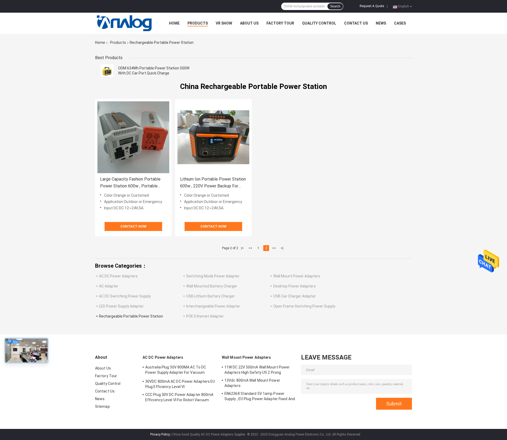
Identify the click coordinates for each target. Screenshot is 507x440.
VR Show (224, 23)
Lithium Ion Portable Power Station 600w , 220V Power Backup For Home (213, 183)
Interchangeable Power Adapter (213, 306)
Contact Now (133, 226)
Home (174, 23)
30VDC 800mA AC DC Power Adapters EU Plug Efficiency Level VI (180, 384)
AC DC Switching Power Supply (125, 296)
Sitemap (102, 406)
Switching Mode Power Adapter (213, 276)
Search (335, 6)
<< (250, 248)
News (381, 23)
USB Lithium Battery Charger (210, 296)
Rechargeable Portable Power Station (131, 316)
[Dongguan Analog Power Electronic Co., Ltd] (124, 23)
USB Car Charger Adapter (294, 296)
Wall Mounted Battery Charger (211, 286)
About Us (249, 23)
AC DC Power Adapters (118, 276)
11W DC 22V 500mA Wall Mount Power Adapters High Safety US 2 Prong (257, 370)
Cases (400, 23)
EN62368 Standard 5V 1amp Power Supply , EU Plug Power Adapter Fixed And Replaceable (259, 397)
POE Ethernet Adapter (205, 316)
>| (282, 248)
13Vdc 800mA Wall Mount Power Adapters (252, 383)
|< (242, 248)
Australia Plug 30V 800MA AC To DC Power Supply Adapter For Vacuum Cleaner (175, 370)
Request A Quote (372, 6)
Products (197, 23)
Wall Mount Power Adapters (296, 276)
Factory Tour (280, 23)
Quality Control (319, 23)
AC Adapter (108, 286)
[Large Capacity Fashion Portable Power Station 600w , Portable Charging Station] (133, 137)
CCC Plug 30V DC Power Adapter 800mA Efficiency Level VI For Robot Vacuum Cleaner (179, 398)
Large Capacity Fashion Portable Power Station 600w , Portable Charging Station (130, 183)
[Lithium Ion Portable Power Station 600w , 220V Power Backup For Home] (213, 137)
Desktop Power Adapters (294, 286)
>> (274, 248)
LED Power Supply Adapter (121, 306)
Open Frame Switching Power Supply (304, 306)
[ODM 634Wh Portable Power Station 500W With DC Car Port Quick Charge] (107, 70)
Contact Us (356, 23)
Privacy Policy (160, 434)
